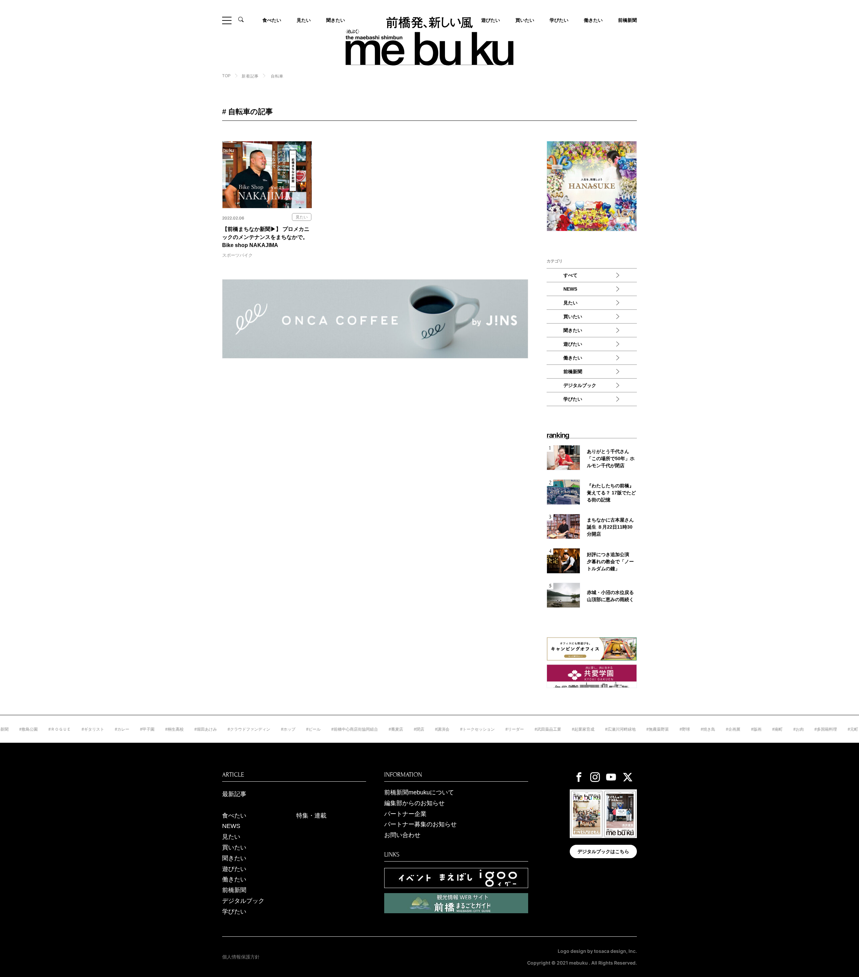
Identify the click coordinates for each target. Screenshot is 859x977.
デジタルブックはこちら (603, 851)
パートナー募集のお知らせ (420, 824)
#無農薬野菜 (634, 729)
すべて (570, 275)
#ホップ (265, 729)
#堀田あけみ (182, 729)
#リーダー (491, 729)
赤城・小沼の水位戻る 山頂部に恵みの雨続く (610, 596)
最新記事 (234, 794)
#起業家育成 (560, 729)
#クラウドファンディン (225, 729)
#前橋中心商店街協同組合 (331, 729)
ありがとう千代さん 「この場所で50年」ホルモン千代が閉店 (611, 458)
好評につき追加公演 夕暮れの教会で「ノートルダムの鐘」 (610, 561)
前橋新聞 (627, 20)
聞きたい (335, 20)
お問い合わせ (402, 835)
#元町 (829, 729)
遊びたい (572, 344)
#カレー (99, 729)
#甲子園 (124, 729)
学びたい (559, 20)
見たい (304, 20)
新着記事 (250, 76)
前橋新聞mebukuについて (419, 792)
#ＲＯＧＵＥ (36, 729)
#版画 (733, 729)
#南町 (754, 729)
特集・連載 (311, 815)
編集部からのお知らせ (414, 803)
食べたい (271, 20)
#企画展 (710, 729)
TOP (226, 76)
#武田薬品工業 (524, 729)
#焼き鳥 (684, 729)
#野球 (661, 729)
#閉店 (396, 729)
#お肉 (775, 729)
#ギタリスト (69, 729)
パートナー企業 (405, 814)
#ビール (290, 729)
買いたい (524, 20)
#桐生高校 (151, 729)
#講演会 (419, 729)
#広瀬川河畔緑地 (597, 729)
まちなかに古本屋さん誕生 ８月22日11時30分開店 (610, 527)
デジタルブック (579, 385)
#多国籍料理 (802, 729)
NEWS (570, 289)
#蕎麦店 (372, 729)
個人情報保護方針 (241, 957)
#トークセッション (454, 729)
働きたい (593, 20)
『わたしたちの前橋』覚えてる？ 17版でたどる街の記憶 (611, 492)
